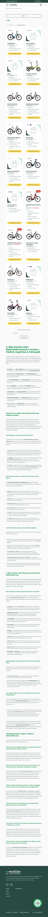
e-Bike (7, 891)
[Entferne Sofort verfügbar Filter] (14, 25)
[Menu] (7, 5)
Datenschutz (15, 912)
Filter (23, 16)
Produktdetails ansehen (14, 53)
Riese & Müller (31, 791)
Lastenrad (8, 896)
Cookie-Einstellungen (24, 912)
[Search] (7, 9)
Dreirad (7, 893)
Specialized (37, 791)
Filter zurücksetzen (21, 25)
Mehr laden (24, 337)
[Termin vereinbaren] (41, 5)
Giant (7, 793)
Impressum (8, 912)
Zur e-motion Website (37, 912)
